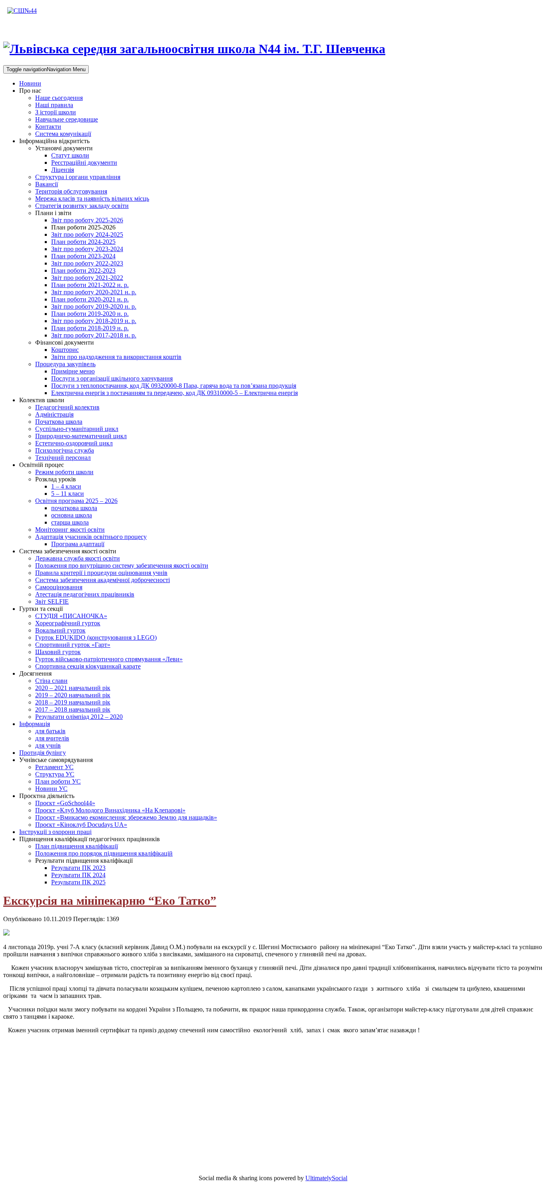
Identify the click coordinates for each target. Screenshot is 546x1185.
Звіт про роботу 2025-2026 (87, 220)
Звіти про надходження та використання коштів (116, 356)
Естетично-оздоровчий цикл (74, 443)
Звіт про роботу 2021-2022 (87, 277)
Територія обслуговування (71, 191)
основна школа (71, 515)
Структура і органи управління (77, 177)
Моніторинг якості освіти (70, 529)
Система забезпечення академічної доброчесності (102, 580)
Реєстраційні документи (84, 162)
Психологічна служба (64, 450)
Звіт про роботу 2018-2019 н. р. (93, 320)
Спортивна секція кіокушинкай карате (88, 666)
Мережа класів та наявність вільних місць (92, 198)
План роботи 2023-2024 (83, 256)
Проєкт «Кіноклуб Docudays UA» (81, 824)
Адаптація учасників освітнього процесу (91, 536)
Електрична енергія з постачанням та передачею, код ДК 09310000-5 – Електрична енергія (174, 392)
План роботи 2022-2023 (83, 270)
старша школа (70, 522)
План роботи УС (58, 781)
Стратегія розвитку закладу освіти (82, 205)
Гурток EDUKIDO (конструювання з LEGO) (96, 637)
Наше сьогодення (59, 97)
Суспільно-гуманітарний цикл (76, 428)
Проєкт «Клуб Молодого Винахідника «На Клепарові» (110, 810)
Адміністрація (54, 414)
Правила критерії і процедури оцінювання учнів (101, 572)
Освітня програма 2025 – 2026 (76, 500)
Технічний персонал (63, 457)
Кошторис (65, 349)
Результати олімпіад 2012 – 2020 (79, 716)
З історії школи (55, 112)
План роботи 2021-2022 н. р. (90, 284)
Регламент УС (54, 767)
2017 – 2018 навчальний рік (72, 709)
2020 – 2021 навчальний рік (72, 687)
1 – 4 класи (66, 486)
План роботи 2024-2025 (83, 241)
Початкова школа (58, 421)
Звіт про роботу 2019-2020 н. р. (93, 306)
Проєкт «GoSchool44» (65, 803)
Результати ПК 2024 (78, 875)
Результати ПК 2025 (78, 882)
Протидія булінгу (42, 752)
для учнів (48, 745)
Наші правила (54, 105)
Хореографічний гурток (67, 623)
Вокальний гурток (60, 630)
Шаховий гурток (58, 651)
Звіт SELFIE (52, 601)
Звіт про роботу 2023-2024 (87, 248)
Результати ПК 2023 (78, 867)
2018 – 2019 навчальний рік (72, 702)
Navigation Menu (46, 69)
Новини (30, 83)
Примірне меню (73, 371)
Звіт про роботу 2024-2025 (87, 234)
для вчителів (52, 738)
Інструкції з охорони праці (55, 831)
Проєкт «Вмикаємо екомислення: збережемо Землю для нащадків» (126, 817)
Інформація (34, 723)
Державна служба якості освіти (77, 558)
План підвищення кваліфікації (76, 846)
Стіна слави (51, 680)
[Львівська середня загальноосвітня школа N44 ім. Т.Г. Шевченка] (22, 10)
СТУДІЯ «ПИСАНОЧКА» (71, 615)
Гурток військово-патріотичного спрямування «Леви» (109, 659)
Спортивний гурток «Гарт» (72, 644)
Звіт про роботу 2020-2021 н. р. (93, 292)
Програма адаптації (77, 544)
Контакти (48, 126)
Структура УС (54, 774)
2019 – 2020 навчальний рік (72, 695)
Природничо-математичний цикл (81, 436)
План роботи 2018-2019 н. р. (90, 328)
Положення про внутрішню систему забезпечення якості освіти (121, 565)
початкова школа (74, 508)
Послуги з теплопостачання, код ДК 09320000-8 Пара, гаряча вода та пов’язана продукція (173, 385)
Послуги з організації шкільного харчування (112, 378)
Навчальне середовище (66, 119)
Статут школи (70, 155)
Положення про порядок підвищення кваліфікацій (104, 853)
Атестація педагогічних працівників (84, 594)
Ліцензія (62, 169)
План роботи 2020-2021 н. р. (90, 299)
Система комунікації (63, 133)
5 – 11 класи (67, 493)
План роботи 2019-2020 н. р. (90, 313)
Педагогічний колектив (67, 407)
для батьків (50, 731)
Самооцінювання (58, 587)
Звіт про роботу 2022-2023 (87, 263)
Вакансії (46, 184)
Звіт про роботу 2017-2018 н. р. (93, 335)
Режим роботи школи (64, 472)
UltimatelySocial (326, 1178)
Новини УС (51, 788)
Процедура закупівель (65, 364)
